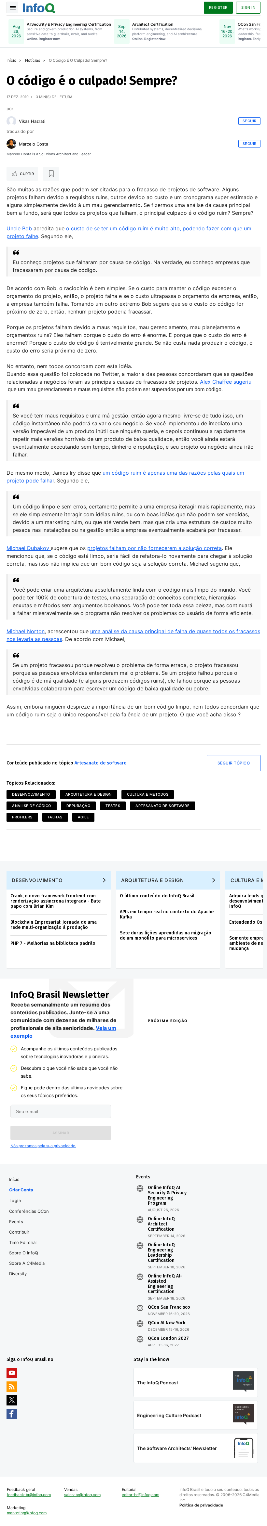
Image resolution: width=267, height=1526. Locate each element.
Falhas (55, 817)
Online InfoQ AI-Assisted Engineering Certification (165, 1284)
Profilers (22, 817)
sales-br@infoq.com (82, 1494)
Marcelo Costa (33, 144)
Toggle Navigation (12, 7)
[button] (60, 1133)
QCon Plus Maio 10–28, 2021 (168, 1146)
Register (218, 7)
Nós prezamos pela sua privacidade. (43, 1145)
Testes (112, 805)
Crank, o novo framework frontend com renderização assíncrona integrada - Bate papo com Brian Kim (55, 901)
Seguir (250, 121)
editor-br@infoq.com (140, 1494)
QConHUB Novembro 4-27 (171, 1134)
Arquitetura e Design (88, 794)
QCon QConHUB (185, 1035)
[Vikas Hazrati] (11, 121)
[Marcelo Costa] (11, 144)
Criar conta (21, 1189)
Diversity (18, 1273)
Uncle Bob (19, 228)
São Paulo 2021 (216, 1134)
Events (16, 1221)
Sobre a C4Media (27, 1263)
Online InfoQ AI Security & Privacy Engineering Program (167, 1195)
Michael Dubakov (29, 548)
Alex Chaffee (216, 381)
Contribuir (19, 1232)
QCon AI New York (166, 1323)
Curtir (27, 174)
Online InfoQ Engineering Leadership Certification (161, 1252)
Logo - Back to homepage (39, 7)
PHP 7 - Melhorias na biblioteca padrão (52, 943)
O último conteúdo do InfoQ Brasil (157, 896)
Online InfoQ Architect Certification (161, 1224)
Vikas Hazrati (32, 121)
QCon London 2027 (168, 1338)
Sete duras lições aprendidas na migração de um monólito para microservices (165, 935)
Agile (83, 817)
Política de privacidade (201, 1505)
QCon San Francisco (169, 1307)
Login (15, 1200)
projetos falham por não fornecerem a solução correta (154, 548)
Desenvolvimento (31, 794)
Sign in (248, 7)
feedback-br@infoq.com (29, 1494)
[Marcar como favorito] (51, 174)
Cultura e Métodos (148, 794)
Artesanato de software (100, 763)
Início (11, 60)
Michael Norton (26, 631)
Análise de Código (31, 805)
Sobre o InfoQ (23, 1252)
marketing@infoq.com (27, 1512)
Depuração (78, 805)
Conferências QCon (29, 1211)
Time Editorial (22, 1242)
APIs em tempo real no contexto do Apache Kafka (167, 914)
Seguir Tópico (234, 763)
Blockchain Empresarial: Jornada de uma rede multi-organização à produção (53, 924)
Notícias (32, 60)
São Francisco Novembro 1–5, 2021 (226, 1146)
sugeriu (242, 381)
